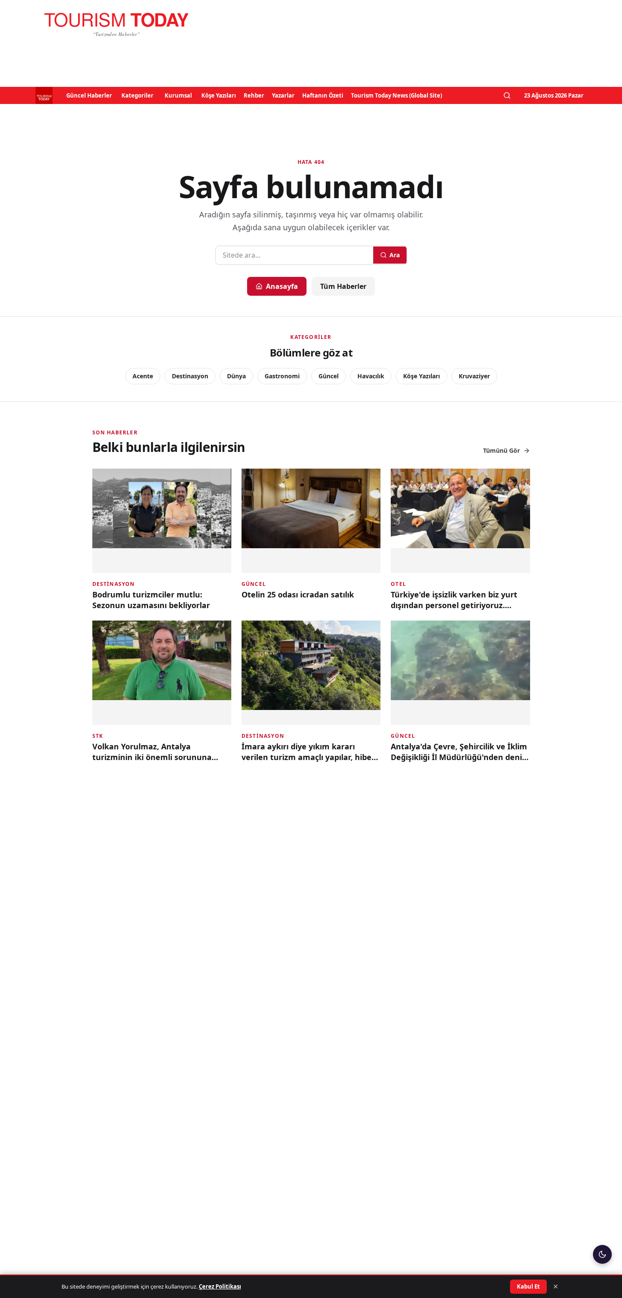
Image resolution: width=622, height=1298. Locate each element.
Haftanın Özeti (322, 95)
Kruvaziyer (474, 376)
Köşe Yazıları (218, 95)
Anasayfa (282, 286)
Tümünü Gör (501, 450)
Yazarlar (283, 95)
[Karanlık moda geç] (602, 1254)
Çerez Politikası (220, 1286)
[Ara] (507, 95)
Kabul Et (528, 1286)
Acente (143, 376)
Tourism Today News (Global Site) (396, 95)
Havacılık (370, 376)
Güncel (328, 376)
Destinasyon (190, 376)
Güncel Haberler (89, 95)
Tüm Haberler (343, 286)
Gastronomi (282, 376)
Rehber (254, 95)
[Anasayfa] (116, 24)
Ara (394, 255)
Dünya (236, 376)
